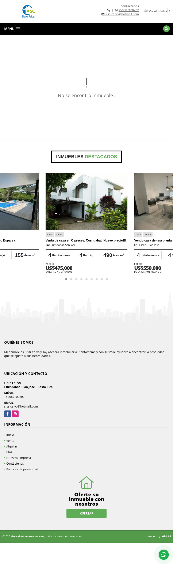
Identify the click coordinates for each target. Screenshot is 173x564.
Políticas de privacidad (22, 469)
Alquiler (12, 446)
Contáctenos (15, 463)
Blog (9, 452)
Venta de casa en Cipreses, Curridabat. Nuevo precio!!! (86, 240)
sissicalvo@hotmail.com (21, 406)
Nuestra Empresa (18, 458)
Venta (10, 441)
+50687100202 (129, 10)
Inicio (10, 435)
